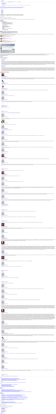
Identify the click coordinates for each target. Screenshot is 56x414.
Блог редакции (2, 411)
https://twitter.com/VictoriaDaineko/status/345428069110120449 (14, 112)
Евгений (2, 134)
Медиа (2, 9)
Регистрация (2, 0)
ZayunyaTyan (5, 395)
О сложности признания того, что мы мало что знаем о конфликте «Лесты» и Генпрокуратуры (15, 394)
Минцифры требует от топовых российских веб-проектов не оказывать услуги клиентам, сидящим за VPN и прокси (13, 379)
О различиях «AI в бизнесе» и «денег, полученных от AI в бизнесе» (8, 402)
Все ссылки (1, 387)
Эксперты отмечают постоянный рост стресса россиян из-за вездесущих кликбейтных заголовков (12, 390)
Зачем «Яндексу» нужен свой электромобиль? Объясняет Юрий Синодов (9, 380)
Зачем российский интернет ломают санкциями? (6, 385)
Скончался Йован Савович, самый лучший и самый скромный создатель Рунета (10, 378)
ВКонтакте (4, 4)
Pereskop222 (2, 94)
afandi (2, 123)
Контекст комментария (3, 65)
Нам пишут (2, 12)
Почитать (1, 383)
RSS (1, 412)
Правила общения (3, 408)
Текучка (2, 13)
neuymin (2, 117)
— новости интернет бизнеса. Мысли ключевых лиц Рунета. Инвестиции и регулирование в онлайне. (11, 7)
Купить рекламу (3, 409)
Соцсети (7, 55)
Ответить (7, 76)
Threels (2, 363)
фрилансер (4, 396)
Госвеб (2, 10)
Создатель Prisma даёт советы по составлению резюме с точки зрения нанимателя (9, 384)
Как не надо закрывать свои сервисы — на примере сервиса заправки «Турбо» (15, 395)
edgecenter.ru (4, 410)
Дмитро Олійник (3, 352)
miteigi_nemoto (3, 66)
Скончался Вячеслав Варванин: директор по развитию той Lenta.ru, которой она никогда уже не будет (16, 396)
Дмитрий (4, 399)
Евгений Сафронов (3, 333)
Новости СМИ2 (1, 20)
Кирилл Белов (2, 238)
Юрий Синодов (3, 157)
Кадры (2, 11)
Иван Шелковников (3, 83)
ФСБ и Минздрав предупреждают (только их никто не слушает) (7, 386)
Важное (1, 377)
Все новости (1, 392)
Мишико (4, 394)
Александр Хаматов (3, 204)
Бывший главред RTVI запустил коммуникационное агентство (9, 389)
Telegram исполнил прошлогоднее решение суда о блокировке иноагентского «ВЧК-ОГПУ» (15, 399)
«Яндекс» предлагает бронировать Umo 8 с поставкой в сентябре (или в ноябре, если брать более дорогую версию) (13, 382)
